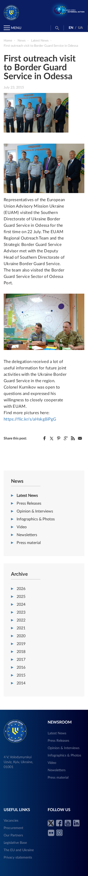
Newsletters (27, 535)
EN (71, 28)
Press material (29, 543)
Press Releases (29, 503)
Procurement (13, 828)
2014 (21, 683)
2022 (21, 620)
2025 (21, 597)
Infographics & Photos (36, 519)
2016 (21, 667)
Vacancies (11, 820)
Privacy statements (18, 857)
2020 (21, 636)
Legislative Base (15, 843)
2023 (21, 612)
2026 (21, 589)
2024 (21, 604)
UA (80, 28)
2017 (21, 660)
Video (22, 527)
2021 (21, 628)
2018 (21, 652)
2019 (21, 644)
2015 (21, 675)
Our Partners (13, 835)
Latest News (27, 496)
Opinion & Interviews (35, 511)
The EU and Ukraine (19, 850)
